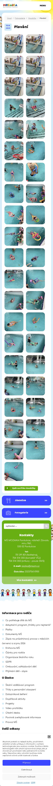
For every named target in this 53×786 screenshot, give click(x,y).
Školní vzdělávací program (20, 685)
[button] (49, 736)
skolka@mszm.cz (30, 566)
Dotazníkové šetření (16, 694)
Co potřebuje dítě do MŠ (19, 620)
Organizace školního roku (19, 657)
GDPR (33, 783)
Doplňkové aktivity (15, 699)
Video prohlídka (14, 708)
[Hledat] (46, 526)
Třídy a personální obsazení (21, 690)
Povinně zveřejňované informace (23, 717)
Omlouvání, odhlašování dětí (21, 667)
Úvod (9, 18)
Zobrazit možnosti (26, 777)
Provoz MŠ (11, 722)
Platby (9, 630)
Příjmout (27, 763)
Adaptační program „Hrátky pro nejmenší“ (28, 625)
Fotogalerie (20, 18)
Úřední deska (13, 713)
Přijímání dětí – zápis (16, 671)
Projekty (10, 704)
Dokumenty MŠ (14, 634)
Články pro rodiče (15, 653)
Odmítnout (26, 770)
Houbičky (32, 18)
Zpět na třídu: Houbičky (23, 488)
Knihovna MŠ (13, 648)
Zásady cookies (23, 783)
